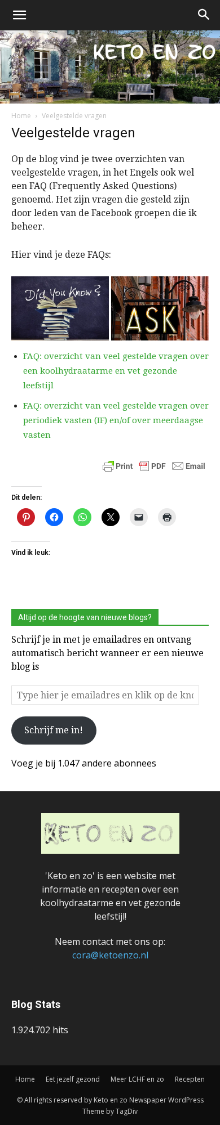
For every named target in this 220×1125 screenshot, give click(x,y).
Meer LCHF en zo (137, 1079)
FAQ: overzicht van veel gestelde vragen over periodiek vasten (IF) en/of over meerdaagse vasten (116, 420)
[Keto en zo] (110, 67)
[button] (19, 15)
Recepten (190, 1079)
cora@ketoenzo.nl (110, 955)
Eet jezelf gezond (73, 1079)
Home (21, 115)
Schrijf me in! (53, 730)
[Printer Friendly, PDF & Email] (154, 471)
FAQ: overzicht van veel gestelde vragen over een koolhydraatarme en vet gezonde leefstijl (116, 371)
